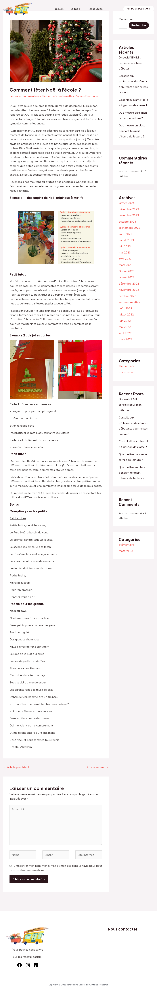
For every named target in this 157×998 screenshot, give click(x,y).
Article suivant (97, 767)
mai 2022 (125, 327)
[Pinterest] (36, 965)
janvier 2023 (126, 277)
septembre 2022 (129, 302)
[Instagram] (27, 965)
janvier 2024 (126, 203)
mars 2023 (125, 265)
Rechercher (126, 19)
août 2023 (125, 234)
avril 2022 (125, 333)
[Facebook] (19, 965)
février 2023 (126, 271)
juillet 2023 (126, 240)
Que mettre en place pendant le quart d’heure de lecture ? (132, 131)
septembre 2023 (129, 228)
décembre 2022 (129, 283)
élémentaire (49, 96)
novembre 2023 (129, 215)
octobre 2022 (127, 296)
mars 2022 (125, 339)
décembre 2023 (129, 209)
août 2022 (125, 308)
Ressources (95, 9)
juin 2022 (125, 321)
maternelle (65, 96)
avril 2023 (125, 259)
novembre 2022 (129, 290)
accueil (58, 9)
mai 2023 (125, 252)
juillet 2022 (126, 314)
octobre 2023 (127, 221)
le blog (75, 9)
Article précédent (16, 767)
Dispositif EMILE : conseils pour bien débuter (130, 63)
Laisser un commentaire (25, 96)
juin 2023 (125, 246)
